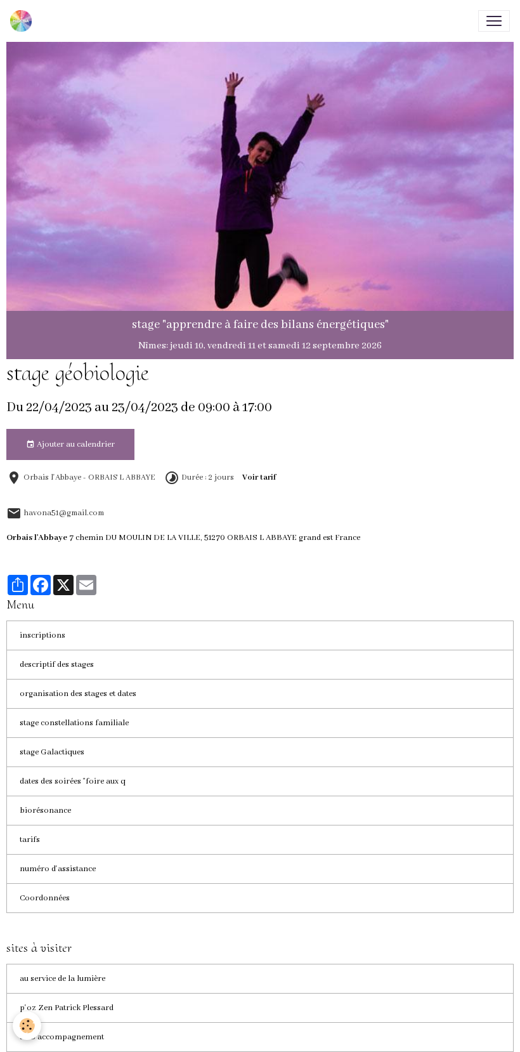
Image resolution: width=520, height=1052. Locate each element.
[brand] (23, 21)
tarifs (30, 839)
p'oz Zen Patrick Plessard (67, 1008)
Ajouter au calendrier (75, 444)
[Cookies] (27, 1025)
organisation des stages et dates (78, 693)
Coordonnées (45, 898)
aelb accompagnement (62, 1037)
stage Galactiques (52, 752)
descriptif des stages (57, 664)
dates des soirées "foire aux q (73, 781)
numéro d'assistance (58, 869)
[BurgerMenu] (494, 21)
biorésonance (45, 810)
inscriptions (42, 635)
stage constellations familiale (74, 723)
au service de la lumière (62, 978)
